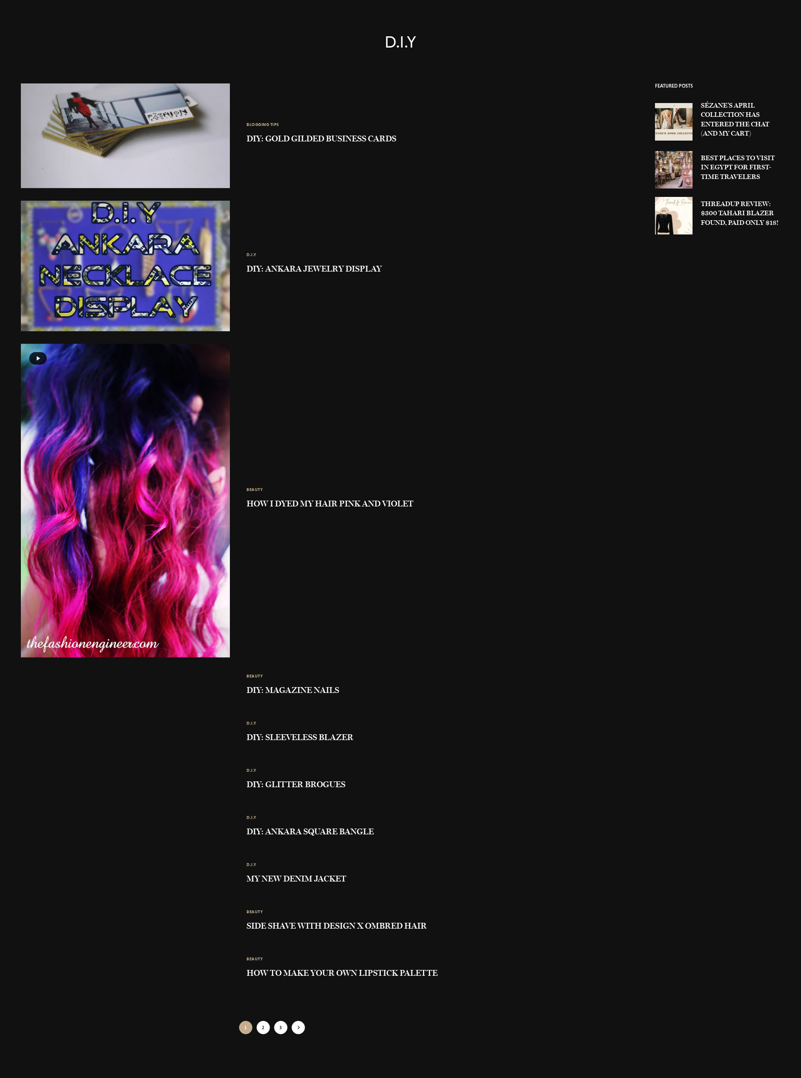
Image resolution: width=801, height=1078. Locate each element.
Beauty (255, 489)
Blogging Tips (263, 124)
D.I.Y (252, 254)
